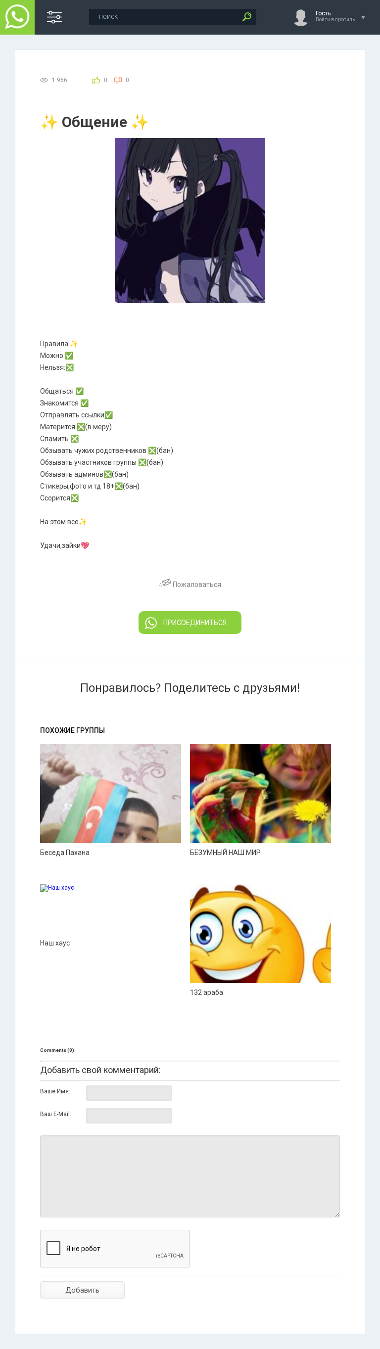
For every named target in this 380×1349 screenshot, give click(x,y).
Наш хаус (55, 943)
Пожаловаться (196, 584)
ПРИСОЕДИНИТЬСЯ (195, 623)
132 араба (206, 992)
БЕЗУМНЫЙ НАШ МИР (225, 852)
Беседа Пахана (65, 852)
